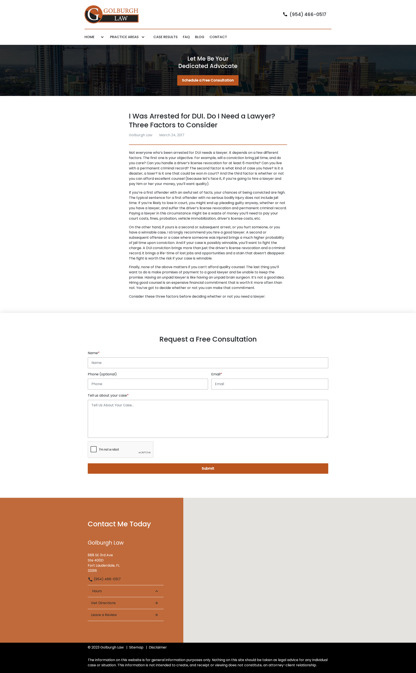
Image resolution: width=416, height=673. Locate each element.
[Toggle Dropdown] (102, 37)
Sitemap (136, 647)
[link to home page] (111, 14)
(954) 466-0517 (107, 579)
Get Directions (103, 602)
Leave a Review (104, 614)
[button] (208, 564)
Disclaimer (158, 647)
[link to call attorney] (303, 14)
